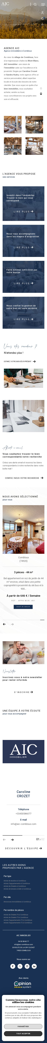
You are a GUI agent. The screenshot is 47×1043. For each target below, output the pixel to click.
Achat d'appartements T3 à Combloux (18, 920)
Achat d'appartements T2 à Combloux (18, 923)
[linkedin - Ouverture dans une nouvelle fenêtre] (34, 966)
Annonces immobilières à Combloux (17, 902)
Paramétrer (23, 1026)
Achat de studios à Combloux (15, 881)
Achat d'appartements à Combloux (17, 883)
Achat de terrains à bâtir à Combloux (17, 889)
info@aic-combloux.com (23, 944)
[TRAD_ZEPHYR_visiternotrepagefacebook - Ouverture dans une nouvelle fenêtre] (12, 966)
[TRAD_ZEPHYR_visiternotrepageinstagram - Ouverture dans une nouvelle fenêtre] (27, 966)
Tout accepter (23, 1033)
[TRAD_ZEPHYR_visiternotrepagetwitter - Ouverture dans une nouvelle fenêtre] (20, 966)
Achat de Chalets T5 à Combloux (16, 917)
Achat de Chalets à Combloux (15, 886)
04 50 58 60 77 (23, 941)
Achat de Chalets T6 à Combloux (16, 915)
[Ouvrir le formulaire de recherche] (35, 4)
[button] (12, 624)
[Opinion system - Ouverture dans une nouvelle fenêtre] (22, 984)
